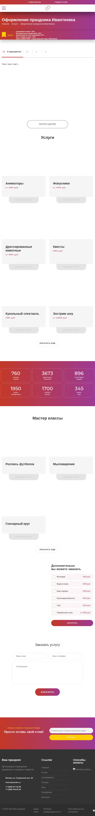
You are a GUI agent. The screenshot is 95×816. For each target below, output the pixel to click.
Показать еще (47, 343)
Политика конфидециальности (52, 810)
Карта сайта (36, 810)
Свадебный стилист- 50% (25, 31)
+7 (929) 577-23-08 (60, 2)
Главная (45, 768)
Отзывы (45, 782)
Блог (43, 787)
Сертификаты (47, 777)
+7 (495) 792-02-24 (34, 2)
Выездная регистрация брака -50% (29, 33)
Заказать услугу (23, 200)
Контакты (45, 797)
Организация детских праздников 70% (30, 35)
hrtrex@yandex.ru (13, 782)
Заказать (72, 623)
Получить (71, 737)
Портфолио (46, 792)
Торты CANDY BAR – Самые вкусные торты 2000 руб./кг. (36, 39)
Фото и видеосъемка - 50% (26, 37)
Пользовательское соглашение (76, 810)
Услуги (44, 772)
